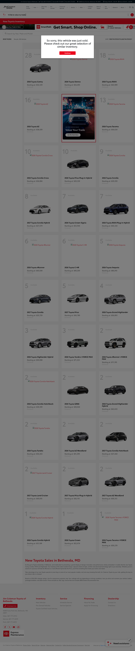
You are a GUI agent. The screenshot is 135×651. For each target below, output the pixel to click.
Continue (67, 53)
